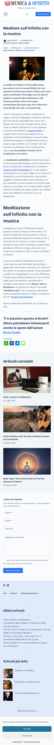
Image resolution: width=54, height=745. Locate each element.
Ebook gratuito (43, 14)
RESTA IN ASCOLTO (27, 711)
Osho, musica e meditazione (17, 397)
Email (8, 520)
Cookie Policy (17, 742)
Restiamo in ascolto (29, 593)
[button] (6, 343)
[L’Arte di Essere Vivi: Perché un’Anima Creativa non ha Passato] (27, 419)
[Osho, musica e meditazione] (27, 379)
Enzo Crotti (11, 332)
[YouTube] (8, 585)
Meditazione (24, 43)
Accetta (27, 729)
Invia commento (13, 570)
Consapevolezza (10, 43)
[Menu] (5, 14)
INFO (5, 593)
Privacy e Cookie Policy (31, 742)
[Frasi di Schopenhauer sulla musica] (8, 696)
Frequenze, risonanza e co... (28, 682)
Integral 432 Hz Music (22, 297)
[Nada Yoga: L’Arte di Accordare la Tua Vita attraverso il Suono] (27, 461)
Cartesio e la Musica (24, 670)
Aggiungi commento (14, 537)
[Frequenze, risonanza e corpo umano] (8, 684)
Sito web (9, 528)
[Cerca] (27, 14)
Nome (8, 513)
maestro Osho (35, 130)
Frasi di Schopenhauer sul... (28, 693)
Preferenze (27, 736)
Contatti (14, 593)
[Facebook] (4, 585)
